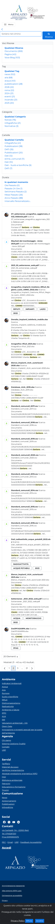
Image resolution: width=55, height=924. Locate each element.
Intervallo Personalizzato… (18, 201)
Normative (11, 126)
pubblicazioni (14, 84)
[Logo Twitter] (9, 822)
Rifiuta (29, 921)
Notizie (10, 120)
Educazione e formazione (13, 787)
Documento (14, 51)
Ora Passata (12, 185)
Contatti (5, 747)
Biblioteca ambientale (12, 780)
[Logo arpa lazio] (18, 12)
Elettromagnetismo (11, 703)
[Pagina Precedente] (4, 668)
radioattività (21, 564)
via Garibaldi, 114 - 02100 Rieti (15, 830)
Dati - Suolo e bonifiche (18, 165)
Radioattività (8, 706)
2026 (9, 87)
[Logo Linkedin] (18, 822)
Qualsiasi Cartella (14, 140)
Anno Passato (14, 198)
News (4, 797)
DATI (9, 149)
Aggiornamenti (9, 801)
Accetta (40, 921)
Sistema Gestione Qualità (13, 744)
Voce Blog (12, 57)
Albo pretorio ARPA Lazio (11, 891)
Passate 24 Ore (13, 188)
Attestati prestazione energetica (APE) (19, 773)
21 (27, 669)
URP (4, 750)
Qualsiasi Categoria (15, 116)
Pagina (10, 54)
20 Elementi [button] (11, 657)
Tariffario (6, 764)
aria (9, 77)
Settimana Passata (16, 191)
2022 (15, 313)
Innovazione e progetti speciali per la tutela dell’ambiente (22, 731)
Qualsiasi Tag (12, 71)
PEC (4, 842)
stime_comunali (14, 159)
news (10, 74)
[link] (2, 29)
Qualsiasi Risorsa (14, 48)
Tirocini (5, 790)
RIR (3, 720)
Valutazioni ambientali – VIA (15, 723)
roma (9, 90)
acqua (10, 81)
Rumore (5, 693)
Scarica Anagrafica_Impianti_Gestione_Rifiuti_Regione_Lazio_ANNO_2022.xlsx (30, 292)
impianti (30, 309)
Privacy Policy (18, 921)
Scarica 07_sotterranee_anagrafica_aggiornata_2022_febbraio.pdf (30, 219)
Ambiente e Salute (10, 710)
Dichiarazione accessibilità (12, 895)
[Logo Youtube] (13, 822)
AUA (4, 716)
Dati (9, 156)
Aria (4, 690)
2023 (37, 568)
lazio (43, 309)
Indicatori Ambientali (11, 683)
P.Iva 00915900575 (10, 837)
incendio (11, 100)
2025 (9, 103)
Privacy (5, 900)
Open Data (7, 726)
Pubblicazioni (14, 146)
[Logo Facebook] (4, 822)
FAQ (4, 777)
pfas (15, 648)
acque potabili (21, 568)
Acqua (5, 687)
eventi (10, 96)
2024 (9, 93)
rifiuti (16, 309)
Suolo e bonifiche (10, 697)
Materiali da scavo (10, 767)
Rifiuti (4, 700)
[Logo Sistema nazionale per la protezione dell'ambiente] (36, 12)
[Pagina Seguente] (32, 668)
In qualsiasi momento (16, 182)
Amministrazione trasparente (13, 886)
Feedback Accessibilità (30, 842)
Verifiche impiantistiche (13, 770)
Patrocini (6, 783)
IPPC (4, 713)
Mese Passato (14, 195)
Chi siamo (6, 740)
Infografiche (13, 123)
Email (10, 842)
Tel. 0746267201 (9, 834)
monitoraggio (33, 618)
